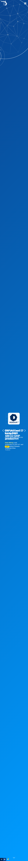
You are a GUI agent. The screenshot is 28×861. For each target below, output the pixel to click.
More (7, 446)
